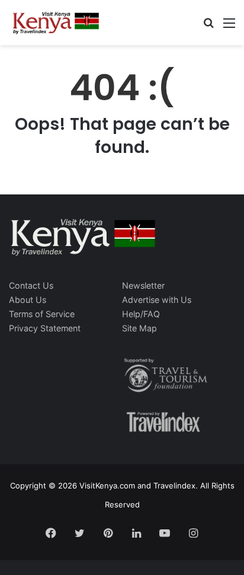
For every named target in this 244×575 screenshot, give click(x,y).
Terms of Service (42, 314)
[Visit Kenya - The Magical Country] (56, 22)
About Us (27, 300)
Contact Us (31, 285)
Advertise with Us (156, 300)
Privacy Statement (45, 328)
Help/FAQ (141, 314)
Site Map (139, 328)
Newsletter (143, 285)
